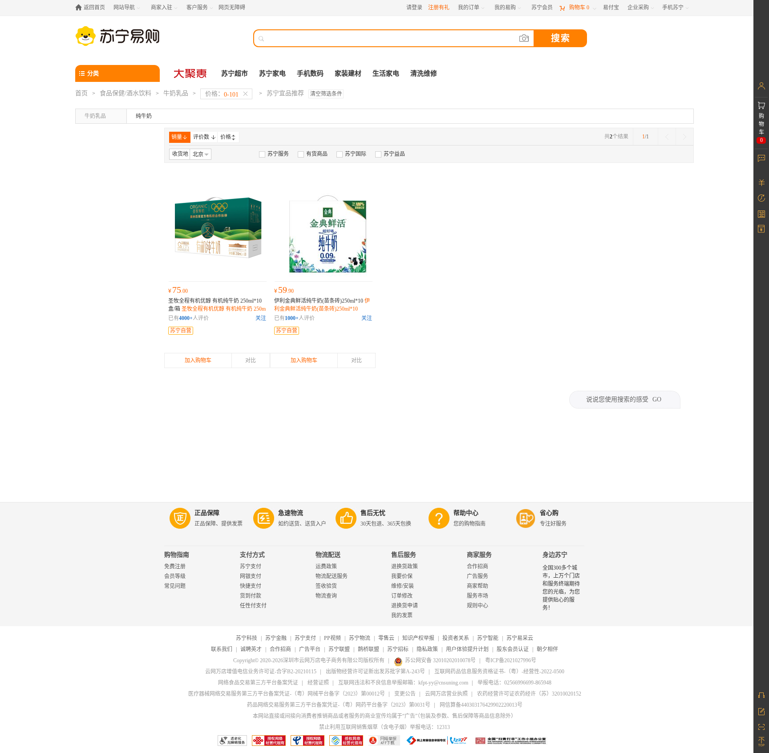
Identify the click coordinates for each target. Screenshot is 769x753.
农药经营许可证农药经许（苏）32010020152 (529, 694)
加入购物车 (198, 360)
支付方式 (252, 554)
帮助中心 (465, 513)
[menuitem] (274, 154)
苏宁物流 (359, 638)
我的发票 (402, 615)
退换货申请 (404, 606)
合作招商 (477, 566)
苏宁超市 (234, 73)
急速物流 (290, 513)
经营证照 (318, 683)
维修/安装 (402, 586)
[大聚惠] (190, 73)
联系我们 (221, 649)
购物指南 (176, 554)
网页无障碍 (232, 7)
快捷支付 (250, 586)
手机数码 (310, 73)
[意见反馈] (761, 710)
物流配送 (328, 554)
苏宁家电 (272, 73)
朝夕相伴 (547, 649)
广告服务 (477, 576)
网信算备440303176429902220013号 (481, 705)
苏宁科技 (246, 638)
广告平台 (309, 649)
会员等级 (175, 576)
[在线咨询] (761, 695)
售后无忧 (372, 513)
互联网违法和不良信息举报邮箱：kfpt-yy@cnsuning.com (403, 683)
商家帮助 (477, 586)
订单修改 (402, 596)
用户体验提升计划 (467, 649)
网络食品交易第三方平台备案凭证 (258, 683)
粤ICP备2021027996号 (510, 660)
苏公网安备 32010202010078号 (440, 660)
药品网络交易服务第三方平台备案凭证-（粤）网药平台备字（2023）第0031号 (338, 705)
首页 (81, 93)
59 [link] (284, 289)
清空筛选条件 (326, 94)
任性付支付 (253, 606)
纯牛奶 (144, 116)
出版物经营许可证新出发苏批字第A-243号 (375, 671)
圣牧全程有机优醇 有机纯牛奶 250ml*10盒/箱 (217, 309)
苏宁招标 (398, 649)
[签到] (761, 213)
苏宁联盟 (339, 649)
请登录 (414, 7)
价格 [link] (225, 137)
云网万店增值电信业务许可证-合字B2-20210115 (260, 671)
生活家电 (385, 73)
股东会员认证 (513, 649)
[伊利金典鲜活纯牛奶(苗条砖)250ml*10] (323, 228)
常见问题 (175, 586)
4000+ (186, 318)
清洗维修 (423, 73)
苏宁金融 (276, 638)
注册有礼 (438, 7)
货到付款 (250, 596)
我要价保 (402, 576)
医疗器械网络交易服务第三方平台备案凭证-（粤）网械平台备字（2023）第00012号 (286, 694)
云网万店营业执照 (446, 694)
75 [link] (178, 289)
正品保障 (206, 513)
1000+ (292, 318)
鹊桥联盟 (368, 649)
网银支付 (250, 576)
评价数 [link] (201, 137)
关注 (260, 318)
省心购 (549, 513)
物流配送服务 (332, 576)
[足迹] (761, 198)
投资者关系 (455, 638)
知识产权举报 (418, 638)
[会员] (761, 86)
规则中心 (477, 606)
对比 (250, 360)
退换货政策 (404, 566)
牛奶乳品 (175, 93)
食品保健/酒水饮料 (125, 93)
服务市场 (477, 596)
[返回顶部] (761, 742)
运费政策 (326, 566)
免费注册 (175, 566)
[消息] (761, 158)
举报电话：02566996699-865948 (514, 683)
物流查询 (326, 596)
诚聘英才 (251, 649)
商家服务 (479, 554)
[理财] (761, 182)
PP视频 (332, 638)
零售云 (386, 638)
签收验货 (326, 586)
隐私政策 (427, 649)
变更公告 (405, 694)
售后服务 (403, 554)
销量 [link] (176, 137)
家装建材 (348, 73)
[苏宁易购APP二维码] (761, 726)
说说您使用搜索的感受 (623, 399)
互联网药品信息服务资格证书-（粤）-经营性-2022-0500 (499, 671)
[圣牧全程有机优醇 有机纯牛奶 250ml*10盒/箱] (218, 228)
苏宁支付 (250, 566)
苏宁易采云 (519, 638)
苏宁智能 (487, 638)
